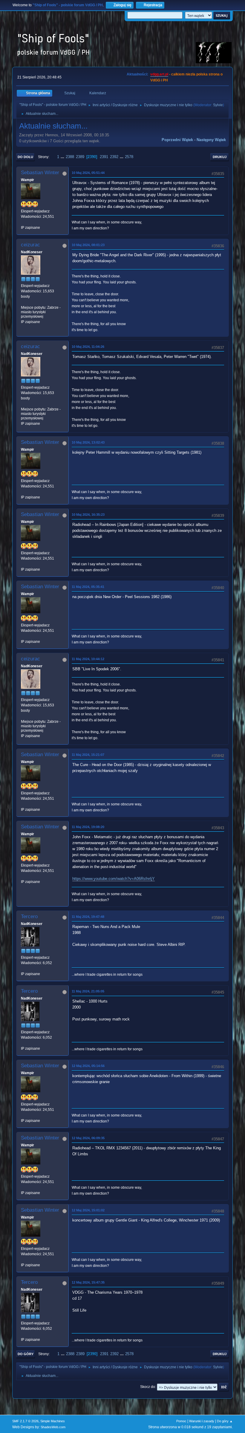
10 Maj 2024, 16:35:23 (88, 514)
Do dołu (25, 157)
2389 (80, 157)
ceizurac (30, 245)
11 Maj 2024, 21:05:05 (88, 991)
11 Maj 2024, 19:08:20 (88, 827)
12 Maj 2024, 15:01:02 (88, 1210)
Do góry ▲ (225, 1421)
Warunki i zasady (201, 1421)
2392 (114, 157)
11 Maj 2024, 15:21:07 (88, 754)
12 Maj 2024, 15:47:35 (88, 1282)
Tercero (29, 916)
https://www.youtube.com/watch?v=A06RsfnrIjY (113, 878)
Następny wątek (211, 140)
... (63, 157)
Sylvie (218, 105)
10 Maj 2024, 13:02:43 (88, 442)
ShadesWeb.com (53, 1427)
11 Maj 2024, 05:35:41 (88, 587)
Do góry (25, 1354)
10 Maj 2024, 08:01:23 (88, 245)
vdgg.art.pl (159, 74)
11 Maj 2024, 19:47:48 (88, 916)
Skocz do (147, 1387)
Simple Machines (52, 1421)
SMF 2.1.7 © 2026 (25, 1421)
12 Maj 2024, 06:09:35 (88, 1138)
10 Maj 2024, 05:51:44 (88, 173)
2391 (104, 157)
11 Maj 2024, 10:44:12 (88, 659)
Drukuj (219, 157)
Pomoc (181, 1421)
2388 (70, 157)
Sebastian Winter (40, 172)
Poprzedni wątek (177, 140)
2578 (129, 157)
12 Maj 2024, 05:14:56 (88, 1066)
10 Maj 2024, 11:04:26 (88, 346)
